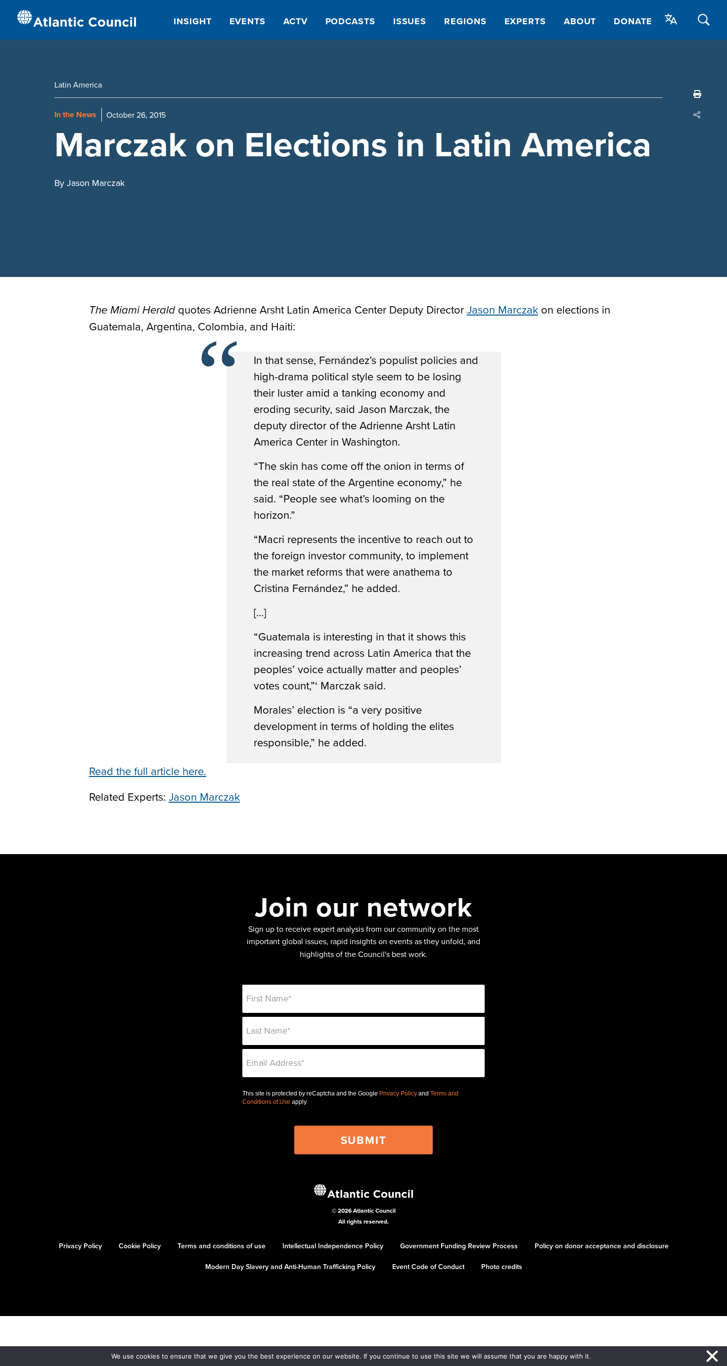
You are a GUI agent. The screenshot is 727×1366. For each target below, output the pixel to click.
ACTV (295, 21)
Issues (409, 21)
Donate (633, 21)
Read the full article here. (147, 770)
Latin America (78, 84)
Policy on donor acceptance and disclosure (602, 1246)
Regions (465, 21)
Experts (525, 21)
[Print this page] (697, 94)
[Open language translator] (671, 19)
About (580, 21)
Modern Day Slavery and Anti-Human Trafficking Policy (290, 1267)
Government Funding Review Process (459, 1246)
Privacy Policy (398, 1093)
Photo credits (501, 1267)
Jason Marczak (502, 309)
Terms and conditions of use (222, 1246)
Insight (192, 21)
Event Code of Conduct (428, 1267)
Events (247, 21)
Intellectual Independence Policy (332, 1246)
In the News (75, 114)
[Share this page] (697, 114)
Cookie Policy (140, 1246)
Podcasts (350, 21)
